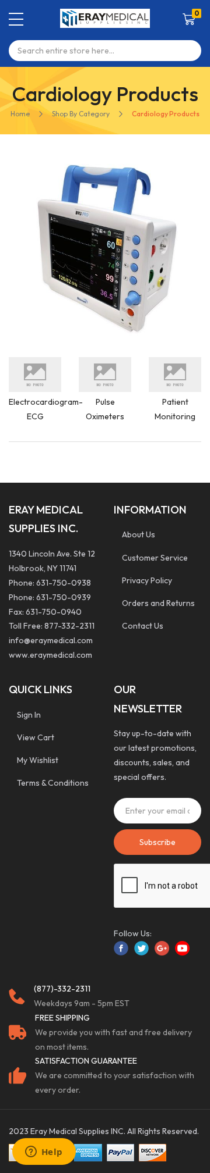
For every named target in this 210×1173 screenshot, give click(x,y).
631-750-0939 (63, 597)
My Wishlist (37, 760)
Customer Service (155, 557)
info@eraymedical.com (51, 640)
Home (20, 113)
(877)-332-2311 (62, 988)
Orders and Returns (158, 603)
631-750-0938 (63, 582)
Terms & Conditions (53, 783)
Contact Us (142, 626)
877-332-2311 (69, 626)
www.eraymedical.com (50, 655)
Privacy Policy (147, 580)
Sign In (29, 714)
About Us (138, 534)
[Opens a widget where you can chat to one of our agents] (44, 1152)
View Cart (35, 737)
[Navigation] (16, 19)
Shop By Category (81, 113)
